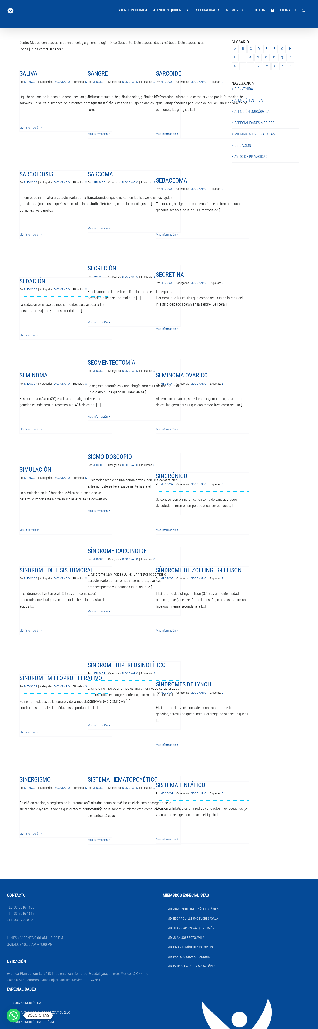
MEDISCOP (30, 81)
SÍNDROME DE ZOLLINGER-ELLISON (199, 570)
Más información (29, 127)
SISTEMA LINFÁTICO (180, 785)
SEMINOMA (33, 375)
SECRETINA (170, 274)
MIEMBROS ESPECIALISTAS (254, 134)
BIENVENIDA (243, 89)
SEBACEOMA (171, 180)
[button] (303, 10)
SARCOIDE (168, 73)
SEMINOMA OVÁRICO (182, 375)
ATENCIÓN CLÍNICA (248, 100)
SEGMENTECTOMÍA (111, 362)
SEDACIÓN (32, 281)
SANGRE (98, 73)
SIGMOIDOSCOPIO (110, 456)
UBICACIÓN (242, 145)
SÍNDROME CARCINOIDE (117, 550)
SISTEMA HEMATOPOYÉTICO (123, 779)
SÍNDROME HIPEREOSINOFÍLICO (127, 665)
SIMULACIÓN (35, 469)
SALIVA (28, 73)
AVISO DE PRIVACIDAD (250, 156)
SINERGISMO (35, 779)
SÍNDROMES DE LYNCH (183, 684)
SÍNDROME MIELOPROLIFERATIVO (61, 678)
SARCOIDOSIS (36, 174)
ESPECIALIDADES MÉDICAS (254, 123)
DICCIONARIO (62, 81)
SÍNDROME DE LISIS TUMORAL (56, 570)
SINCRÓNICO (171, 476)
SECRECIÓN (102, 268)
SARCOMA (100, 174)
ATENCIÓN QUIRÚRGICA (252, 111)
